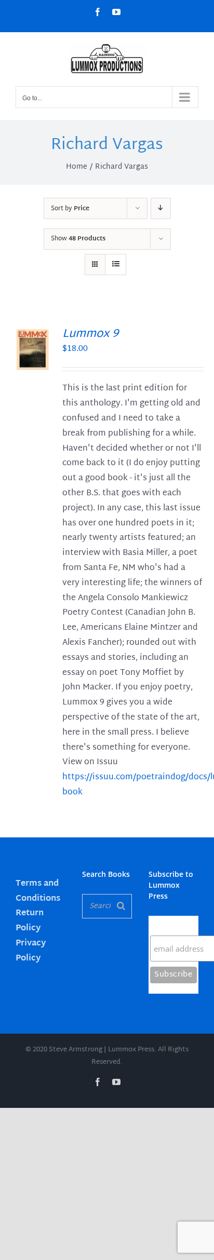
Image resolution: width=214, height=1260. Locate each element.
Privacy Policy (31, 951)
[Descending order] (161, 208)
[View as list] (115, 264)
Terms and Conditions (38, 891)
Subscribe (170, 925)
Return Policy (30, 921)
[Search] (121, 906)
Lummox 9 (90, 334)
